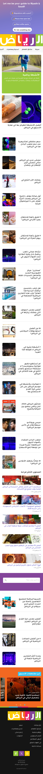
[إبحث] (5, 580)
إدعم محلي (18, 732)
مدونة (37, 49)
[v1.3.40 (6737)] (22, 715)
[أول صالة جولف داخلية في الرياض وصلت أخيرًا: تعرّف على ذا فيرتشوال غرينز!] (9, 199)
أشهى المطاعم (35, 739)
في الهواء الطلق (35, 743)
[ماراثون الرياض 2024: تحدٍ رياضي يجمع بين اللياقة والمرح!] (9, 406)
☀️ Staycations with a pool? (22, 13)
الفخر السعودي (35, 736)
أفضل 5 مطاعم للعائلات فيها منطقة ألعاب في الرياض (22, 527)
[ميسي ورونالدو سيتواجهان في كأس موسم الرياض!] (9, 424)
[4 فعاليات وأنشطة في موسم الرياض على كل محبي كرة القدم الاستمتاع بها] (9, 387)
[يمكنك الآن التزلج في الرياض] (9, 181)
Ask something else (23, 30)
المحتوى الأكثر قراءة (31, 472)
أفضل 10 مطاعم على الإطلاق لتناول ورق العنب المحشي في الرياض (23, 547)
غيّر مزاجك (37, 725)
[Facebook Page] (15, 753)
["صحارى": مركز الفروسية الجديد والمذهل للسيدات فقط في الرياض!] (9, 274)
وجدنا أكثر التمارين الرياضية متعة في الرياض (32, 658)
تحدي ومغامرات (16, 729)
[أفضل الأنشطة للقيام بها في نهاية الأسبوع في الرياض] (21, 109)
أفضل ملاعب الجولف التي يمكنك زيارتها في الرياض (30, 312)
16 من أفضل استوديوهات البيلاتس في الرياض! (30, 331)
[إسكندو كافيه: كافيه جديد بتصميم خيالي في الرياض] (24, 689)
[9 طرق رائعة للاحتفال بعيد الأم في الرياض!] (9, 218)
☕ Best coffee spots (21, 24)
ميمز (20, 725)
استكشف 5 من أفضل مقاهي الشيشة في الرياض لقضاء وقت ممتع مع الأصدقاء (21, 488)
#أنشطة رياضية (31, 75)
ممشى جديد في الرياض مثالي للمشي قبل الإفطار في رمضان (30, 162)
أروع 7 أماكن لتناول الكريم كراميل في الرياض (24, 565)
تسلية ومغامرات (13, 49)
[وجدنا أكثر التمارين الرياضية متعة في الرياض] (9, 658)
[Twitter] (21, 753)
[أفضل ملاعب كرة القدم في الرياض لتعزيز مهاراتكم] (9, 621)
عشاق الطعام (27, 49)
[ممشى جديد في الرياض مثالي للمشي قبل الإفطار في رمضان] (9, 162)
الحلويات (19, 736)
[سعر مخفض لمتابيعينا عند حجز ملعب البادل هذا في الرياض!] (9, 143)
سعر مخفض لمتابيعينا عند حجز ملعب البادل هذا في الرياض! (29, 144)
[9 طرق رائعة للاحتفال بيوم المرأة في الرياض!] (9, 236)
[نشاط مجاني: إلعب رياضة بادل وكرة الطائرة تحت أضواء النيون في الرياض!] (9, 255)
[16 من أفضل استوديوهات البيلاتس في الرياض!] (9, 330)
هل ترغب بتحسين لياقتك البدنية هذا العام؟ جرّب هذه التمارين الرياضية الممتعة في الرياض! (29, 293)
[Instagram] (27, 753)
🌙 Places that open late (21, 18)
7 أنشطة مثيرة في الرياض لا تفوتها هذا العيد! (31, 349)
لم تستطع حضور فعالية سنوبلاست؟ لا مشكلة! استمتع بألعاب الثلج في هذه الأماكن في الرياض (29, 369)
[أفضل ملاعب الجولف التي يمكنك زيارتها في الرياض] (9, 312)
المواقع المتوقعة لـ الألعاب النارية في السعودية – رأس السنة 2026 (21, 508)
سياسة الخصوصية (21, 768)
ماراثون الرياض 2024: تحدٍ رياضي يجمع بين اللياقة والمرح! (31, 406)
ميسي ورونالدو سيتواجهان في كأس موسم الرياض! (31, 425)
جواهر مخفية (36, 732)
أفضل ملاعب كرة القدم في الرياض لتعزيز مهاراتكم (30, 621)
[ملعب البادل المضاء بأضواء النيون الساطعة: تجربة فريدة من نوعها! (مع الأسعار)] (9, 443)
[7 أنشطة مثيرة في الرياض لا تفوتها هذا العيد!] (9, 349)
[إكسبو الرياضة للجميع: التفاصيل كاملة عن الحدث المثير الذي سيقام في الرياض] (9, 602)
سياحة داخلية (36, 746)
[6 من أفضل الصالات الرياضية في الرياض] (9, 639)
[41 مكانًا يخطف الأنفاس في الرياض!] (9, 462)
